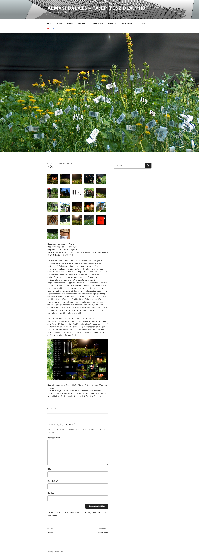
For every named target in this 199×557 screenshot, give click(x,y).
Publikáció (112, 23)
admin (69, 163)
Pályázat (59, 23)
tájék (53, 409)
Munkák (70, 23)
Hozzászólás (53, 438)
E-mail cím (52, 481)
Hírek (49, 23)
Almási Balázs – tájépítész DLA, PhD (96, 8)
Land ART (81, 23)
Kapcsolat (143, 23)
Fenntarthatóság (97, 23)
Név (49, 469)
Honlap (50, 493)
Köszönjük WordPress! (55, 552)
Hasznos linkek (127, 23)
